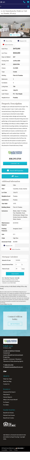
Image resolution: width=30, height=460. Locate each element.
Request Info (23, 41)
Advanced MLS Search (9, 392)
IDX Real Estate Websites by (8, 448)
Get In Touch (15, 324)
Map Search (6, 394)
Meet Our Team (7, 379)
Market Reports (7, 397)
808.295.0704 (15, 159)
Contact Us (6, 384)
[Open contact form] (28, 2)
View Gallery (16, 35)
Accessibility (4, 450)
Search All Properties (16, 170)
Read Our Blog (7, 381)
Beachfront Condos (8, 418)
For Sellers (6, 404)
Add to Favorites (9, 44)
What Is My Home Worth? (10, 399)
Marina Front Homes (9, 415)
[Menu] (28, 6)
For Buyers (6, 402)
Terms (10, 450)
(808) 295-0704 (9, 365)
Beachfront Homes (8, 412)
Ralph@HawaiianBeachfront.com (13, 367)
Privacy (16, 450)
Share (16, 176)
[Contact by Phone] (24, 2)
